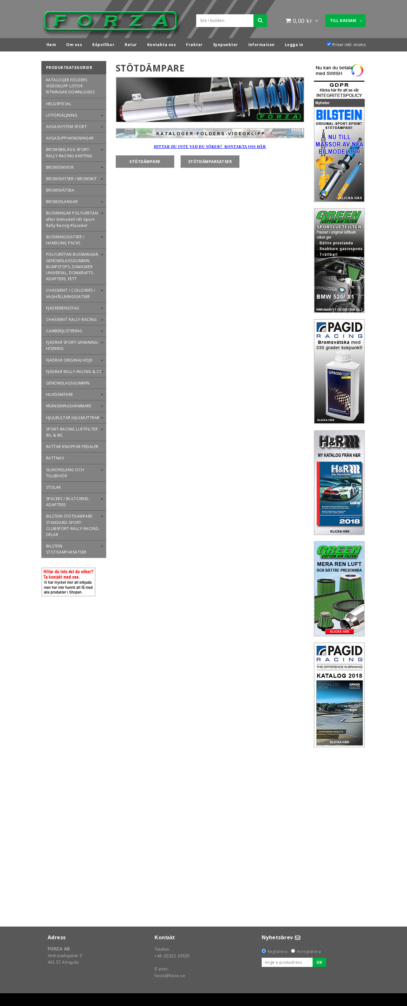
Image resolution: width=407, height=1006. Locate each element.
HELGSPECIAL (58, 103)
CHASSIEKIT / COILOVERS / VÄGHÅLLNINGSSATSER (70, 293)
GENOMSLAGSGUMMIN (68, 383)
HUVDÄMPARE (59, 394)
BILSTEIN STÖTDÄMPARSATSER (66, 549)
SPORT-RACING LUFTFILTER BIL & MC (72, 432)
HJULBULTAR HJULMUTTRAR (73, 417)
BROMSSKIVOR (59, 167)
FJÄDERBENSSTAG (62, 308)
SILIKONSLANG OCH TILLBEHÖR (65, 473)
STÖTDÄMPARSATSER (210, 161)
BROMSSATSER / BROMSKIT (71, 178)
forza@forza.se (170, 975)
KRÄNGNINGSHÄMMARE (68, 406)
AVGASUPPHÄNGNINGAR (70, 138)
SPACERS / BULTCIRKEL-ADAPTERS (68, 501)
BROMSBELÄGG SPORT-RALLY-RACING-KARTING (69, 152)
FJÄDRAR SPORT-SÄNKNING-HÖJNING (72, 345)
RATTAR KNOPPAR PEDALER (72, 446)
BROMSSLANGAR (62, 201)
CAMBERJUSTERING (64, 331)
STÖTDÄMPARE (144, 161)
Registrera (278, 951)
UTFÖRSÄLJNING (61, 115)
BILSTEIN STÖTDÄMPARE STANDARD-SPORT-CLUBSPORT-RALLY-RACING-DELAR (73, 525)
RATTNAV (55, 458)
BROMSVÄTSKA (60, 190)
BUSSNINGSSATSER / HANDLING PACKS (65, 240)
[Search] (260, 20)
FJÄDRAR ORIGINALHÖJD (69, 360)
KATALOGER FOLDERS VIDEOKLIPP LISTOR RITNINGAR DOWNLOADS (70, 86)
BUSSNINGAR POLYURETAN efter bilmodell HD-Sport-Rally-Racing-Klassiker (72, 219)
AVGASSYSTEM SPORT (66, 126)
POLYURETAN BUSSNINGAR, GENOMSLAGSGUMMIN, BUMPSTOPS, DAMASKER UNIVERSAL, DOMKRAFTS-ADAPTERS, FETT (72, 267)
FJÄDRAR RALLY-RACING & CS (73, 371)
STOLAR (53, 487)
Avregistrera (309, 951)
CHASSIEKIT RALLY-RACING (71, 319)
